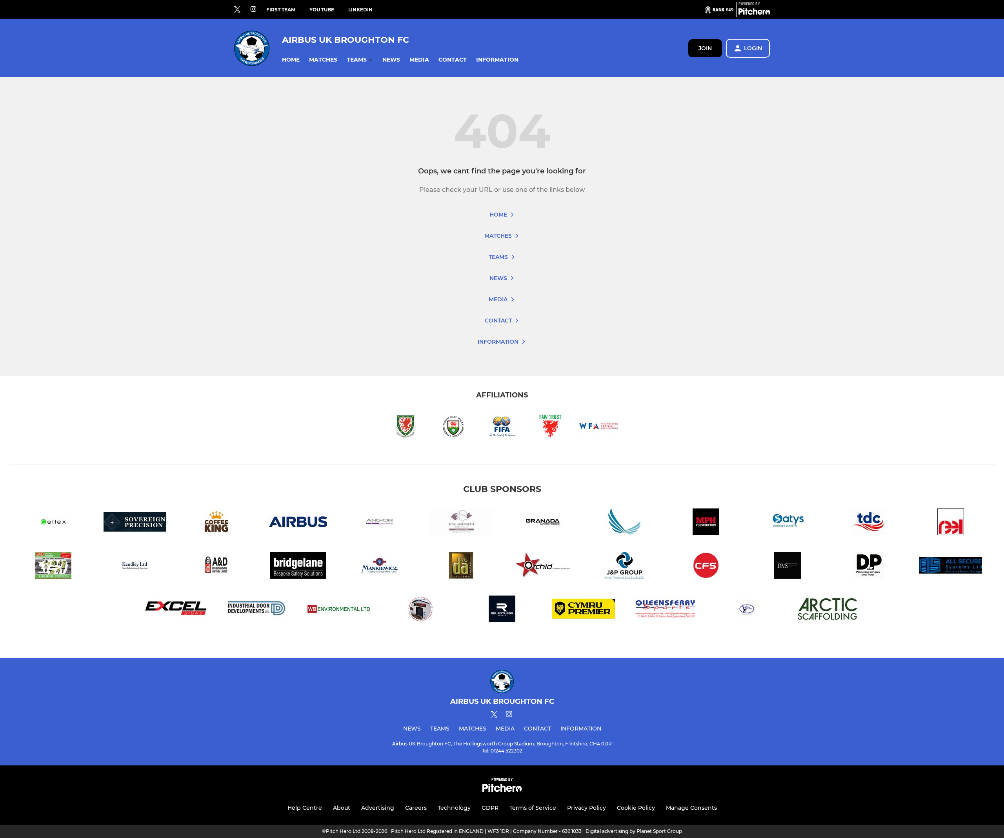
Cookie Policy (636, 807)
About (341, 807)
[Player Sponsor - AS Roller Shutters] (950, 566)
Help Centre (304, 807)
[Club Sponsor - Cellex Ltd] (53, 523)
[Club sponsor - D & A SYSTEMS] (461, 566)
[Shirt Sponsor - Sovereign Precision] (135, 523)
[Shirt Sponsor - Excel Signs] (175, 610)
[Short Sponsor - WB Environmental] (338, 610)
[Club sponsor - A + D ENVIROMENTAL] (216, 566)
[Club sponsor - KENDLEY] (135, 566)
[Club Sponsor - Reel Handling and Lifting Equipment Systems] (950, 523)
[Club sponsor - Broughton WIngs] (624, 523)
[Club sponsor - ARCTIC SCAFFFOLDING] (828, 610)
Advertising (377, 807)
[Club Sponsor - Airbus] (298, 523)
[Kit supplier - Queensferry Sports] (665, 610)
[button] (290, 59)
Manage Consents (691, 807)
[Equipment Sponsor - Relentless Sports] (502, 610)
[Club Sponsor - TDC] (869, 523)
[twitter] (237, 10)
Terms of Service (532, 807)
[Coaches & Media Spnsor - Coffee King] (216, 523)
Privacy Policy (586, 807)
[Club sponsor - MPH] (706, 523)
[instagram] (253, 10)
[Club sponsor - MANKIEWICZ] (379, 566)
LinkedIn (360, 10)
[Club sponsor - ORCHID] (542, 566)
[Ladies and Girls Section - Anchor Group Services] (379, 523)
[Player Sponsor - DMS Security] (787, 566)
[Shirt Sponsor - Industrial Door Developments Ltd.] (257, 610)
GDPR (490, 807)
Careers (416, 807)
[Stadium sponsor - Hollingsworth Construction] (461, 523)
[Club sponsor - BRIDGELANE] (298, 566)
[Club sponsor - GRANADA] (542, 523)
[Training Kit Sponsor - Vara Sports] (746, 610)
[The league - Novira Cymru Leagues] (583, 610)
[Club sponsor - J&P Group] (624, 566)
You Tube (321, 10)
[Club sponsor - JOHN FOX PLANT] (53, 566)
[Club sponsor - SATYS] (787, 523)
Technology (454, 807)
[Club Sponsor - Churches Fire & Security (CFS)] (706, 566)
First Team (280, 10)
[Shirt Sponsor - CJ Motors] (420, 610)
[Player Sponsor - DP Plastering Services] (869, 566)
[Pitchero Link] (754, 13)
